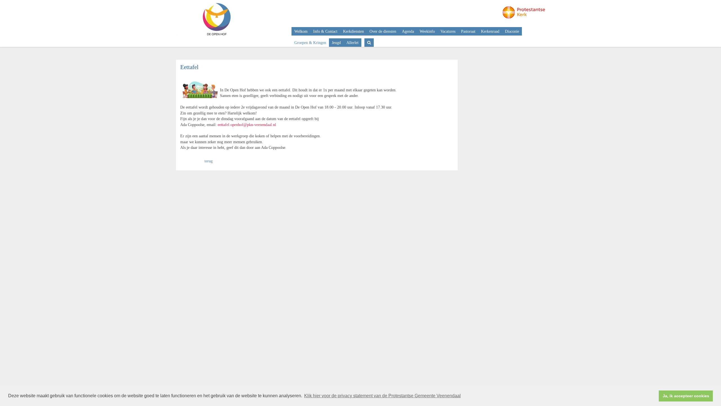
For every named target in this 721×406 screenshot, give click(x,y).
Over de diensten (383, 31)
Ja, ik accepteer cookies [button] (686, 396)
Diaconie (512, 31)
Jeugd (336, 42)
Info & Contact (325, 31)
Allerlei (352, 42)
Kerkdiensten (353, 31)
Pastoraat (468, 31)
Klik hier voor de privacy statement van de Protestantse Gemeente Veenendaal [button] (382, 395)
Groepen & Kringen (310, 42)
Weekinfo (427, 31)
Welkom (301, 31)
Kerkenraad (490, 31)
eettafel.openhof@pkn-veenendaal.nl (247, 124)
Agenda (408, 31)
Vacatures (447, 31)
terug (208, 161)
